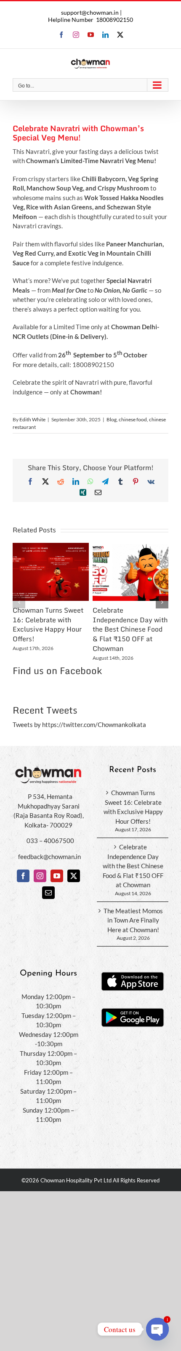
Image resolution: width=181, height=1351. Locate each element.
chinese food (133, 419)
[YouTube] (57, 876)
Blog (111, 419)
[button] (19, 602)
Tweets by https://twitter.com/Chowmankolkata (79, 724)
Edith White (32, 419)
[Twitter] (73, 876)
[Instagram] (40, 876)
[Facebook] (23, 876)
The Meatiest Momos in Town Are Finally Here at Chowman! (133, 920)
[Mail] (48, 892)
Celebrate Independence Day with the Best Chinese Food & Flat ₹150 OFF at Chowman (130, 629)
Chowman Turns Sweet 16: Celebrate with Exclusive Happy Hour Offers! (48, 624)
